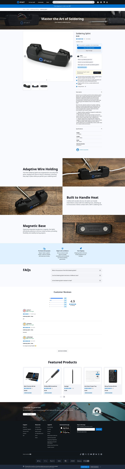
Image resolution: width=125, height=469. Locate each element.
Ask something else (82, 67)
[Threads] (98, 454)
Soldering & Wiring (34, 9)
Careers (24, 433)
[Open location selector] (101, 2)
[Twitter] (86, 454)
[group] (25, 56)
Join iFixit (97, 72)
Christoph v (29, 323)
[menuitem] (31, 2)
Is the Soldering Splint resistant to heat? (62, 280)
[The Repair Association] (101, 454)
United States (84, 467)
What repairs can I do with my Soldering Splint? (88, 64)
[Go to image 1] (46, 80)
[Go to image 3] (50, 80)
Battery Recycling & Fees (52, 445)
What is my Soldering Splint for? (85, 59)
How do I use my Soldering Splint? (85, 62)
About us (25, 427)
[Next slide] (64, 397)
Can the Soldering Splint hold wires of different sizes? (65, 275)
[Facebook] (83, 454)
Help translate (26, 454)
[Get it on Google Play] (65, 432)
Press (36, 435)
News (36, 437)
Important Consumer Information (52, 442)
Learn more (29, 414)
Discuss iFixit (26, 431)
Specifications (79, 129)
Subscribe (99, 429)
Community (37, 427)
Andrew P (29, 310)
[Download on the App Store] (65, 427)
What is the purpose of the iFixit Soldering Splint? (64, 270)
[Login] (107, 2)
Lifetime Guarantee (51, 437)
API (23, 435)
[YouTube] (91, 454)
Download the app (64, 424)
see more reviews (62, 351)
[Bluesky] (96, 454)
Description (79, 92)
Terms (48, 433)
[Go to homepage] (21, 2)
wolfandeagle (30, 337)
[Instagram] (88, 454)
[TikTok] (80, 454)
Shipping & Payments (52, 439)
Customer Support (27, 429)
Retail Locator (38, 431)
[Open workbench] (98, 2)
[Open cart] (104, 2)
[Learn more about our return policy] (85, 86)
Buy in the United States (89, 47)
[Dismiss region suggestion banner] (100, 466)
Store (24, 9)
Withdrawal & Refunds (52, 435)
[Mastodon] (93, 454)
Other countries (94, 467)
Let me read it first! (82, 431)
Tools (28, 9)
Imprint (49, 429)
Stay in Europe (89, 50)
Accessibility (50, 427)
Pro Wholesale (38, 429)
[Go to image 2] (48, 80)
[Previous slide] (61, 397)
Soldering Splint (43, 9)
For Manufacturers (39, 433)
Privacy (48, 431)
